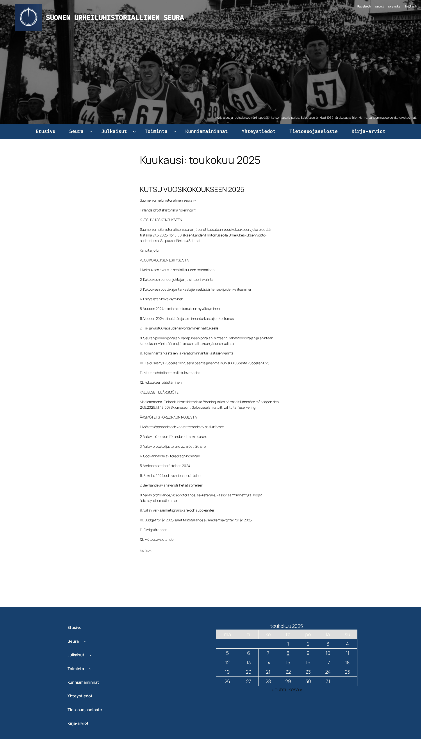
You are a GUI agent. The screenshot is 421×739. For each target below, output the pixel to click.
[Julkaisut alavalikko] (134, 131)
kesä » (295, 689)
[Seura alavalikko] (90, 131)
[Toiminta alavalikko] (174, 131)
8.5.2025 (146, 551)
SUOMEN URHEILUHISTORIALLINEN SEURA (115, 17)
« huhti (278, 689)
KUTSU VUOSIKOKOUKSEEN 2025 (192, 189)
